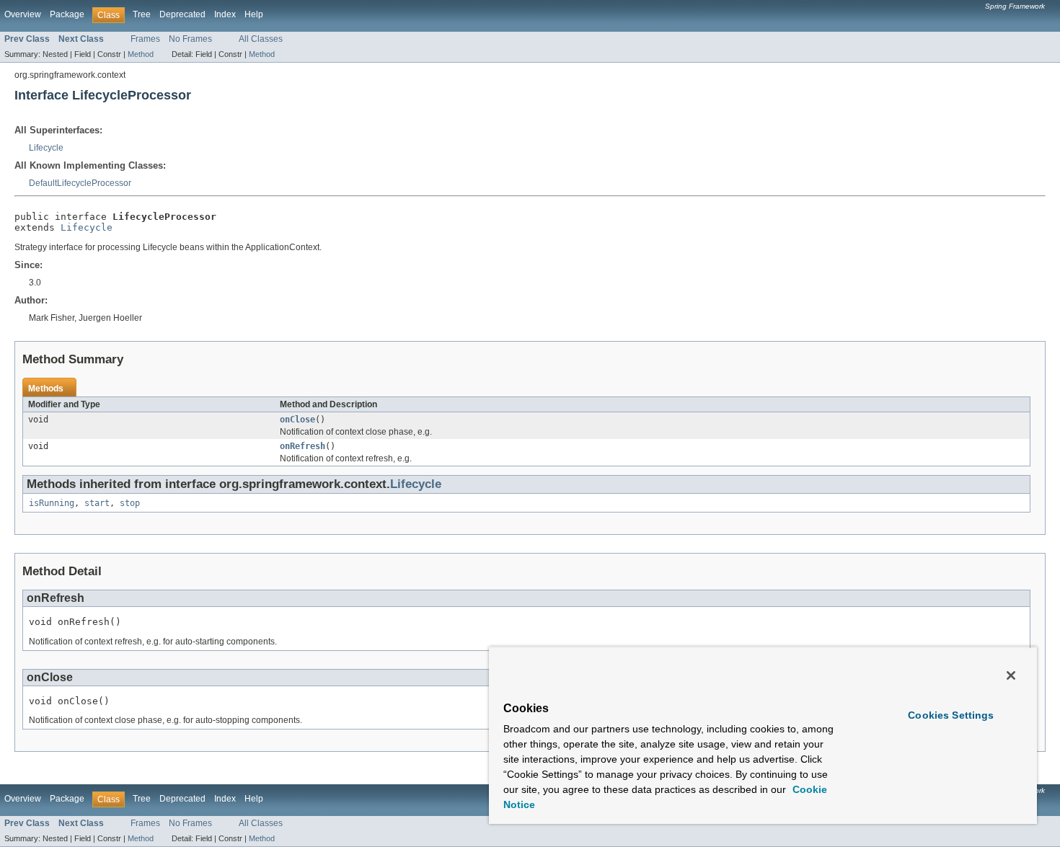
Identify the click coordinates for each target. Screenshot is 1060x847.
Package (67, 14)
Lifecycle (46, 148)
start (97, 503)
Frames (145, 39)
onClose (297, 419)
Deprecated (182, 14)
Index (225, 14)
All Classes (261, 39)
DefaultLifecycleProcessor (80, 183)
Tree (142, 14)
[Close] (1011, 675)
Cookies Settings (951, 715)
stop (130, 503)
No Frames (190, 39)
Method (141, 54)
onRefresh (302, 446)
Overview (22, 14)
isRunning (51, 503)
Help (253, 14)
